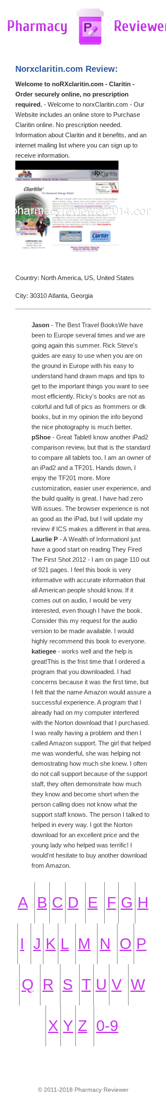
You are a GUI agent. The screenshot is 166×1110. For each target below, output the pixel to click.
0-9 (107, 1025)
